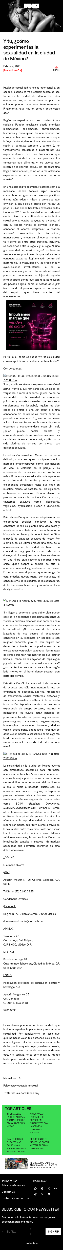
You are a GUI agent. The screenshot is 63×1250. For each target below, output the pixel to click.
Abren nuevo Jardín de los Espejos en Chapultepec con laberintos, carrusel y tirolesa (39, 1123)
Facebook (10, 906)
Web (6, 872)
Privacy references (13, 1185)
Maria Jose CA (12, 70)
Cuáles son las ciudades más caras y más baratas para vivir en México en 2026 (16, 1145)
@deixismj (33, 1092)
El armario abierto (13, 864)
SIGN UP (53, 1231)
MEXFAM (8, 951)
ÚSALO (7, 975)
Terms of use (9, 1181)
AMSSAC (8, 928)
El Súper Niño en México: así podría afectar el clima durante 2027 (39, 1144)
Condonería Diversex (15, 898)
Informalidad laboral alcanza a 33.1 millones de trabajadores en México (16, 1120)
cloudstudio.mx (31, 1243)
